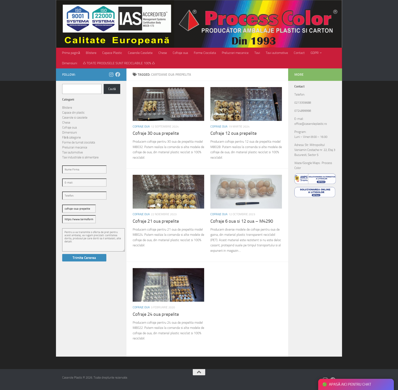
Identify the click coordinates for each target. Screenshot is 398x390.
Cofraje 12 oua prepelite (233, 133)
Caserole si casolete (74, 117)
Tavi (257, 53)
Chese (162, 53)
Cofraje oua (180, 53)
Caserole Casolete (140, 53)
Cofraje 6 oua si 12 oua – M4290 (241, 221)
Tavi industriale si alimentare (80, 157)
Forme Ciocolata (205, 53)
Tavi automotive (277, 53)
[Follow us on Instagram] (111, 74)
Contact (299, 53)
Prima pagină (71, 53)
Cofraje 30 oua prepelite (156, 133)
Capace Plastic (112, 53)
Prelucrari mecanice (235, 53)
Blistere (91, 53)
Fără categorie (71, 137)
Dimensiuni (69, 63)
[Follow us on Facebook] (117, 74)
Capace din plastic (73, 112)
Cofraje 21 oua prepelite (156, 221)
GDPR (315, 53)
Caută (112, 89)
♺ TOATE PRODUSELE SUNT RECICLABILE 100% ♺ (119, 63)
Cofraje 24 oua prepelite (156, 314)
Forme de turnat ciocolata (78, 142)
